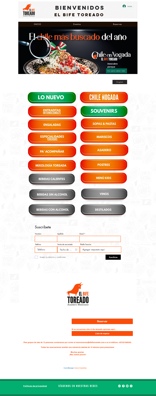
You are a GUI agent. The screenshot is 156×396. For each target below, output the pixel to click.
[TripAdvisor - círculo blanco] (119, 386)
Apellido (60, 234)
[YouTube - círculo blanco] (127, 386)
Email (82, 234)
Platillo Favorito (85, 244)
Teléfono (38, 244)
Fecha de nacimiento (65, 244)
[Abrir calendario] (76, 250)
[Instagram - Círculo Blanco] (131, 386)
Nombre (38, 234)
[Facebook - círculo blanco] (123, 386)
